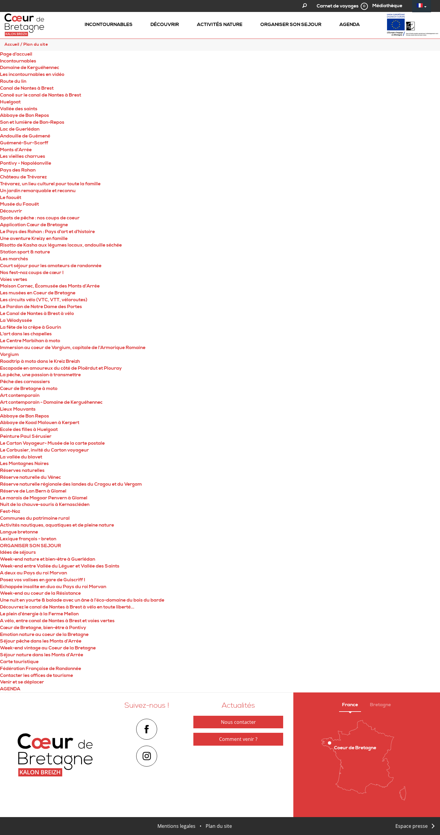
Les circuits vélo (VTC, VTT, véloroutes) (43, 300)
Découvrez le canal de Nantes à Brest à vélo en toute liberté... (67, 607)
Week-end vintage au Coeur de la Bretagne (48, 648)
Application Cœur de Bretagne (34, 225)
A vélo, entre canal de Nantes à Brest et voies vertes (57, 621)
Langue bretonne (19, 532)
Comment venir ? (238, 739)
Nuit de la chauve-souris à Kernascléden (44, 504)
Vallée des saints (18, 109)
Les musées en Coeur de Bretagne (37, 293)
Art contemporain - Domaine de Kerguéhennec (51, 402)
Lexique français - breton (28, 539)
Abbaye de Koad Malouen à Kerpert (39, 423)
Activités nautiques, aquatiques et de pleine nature (57, 525)
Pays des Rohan (18, 170)
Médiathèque (387, 6)
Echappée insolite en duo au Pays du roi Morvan (53, 587)
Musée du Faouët (19, 204)
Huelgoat (10, 102)
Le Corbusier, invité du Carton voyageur (44, 450)
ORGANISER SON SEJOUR (30, 546)
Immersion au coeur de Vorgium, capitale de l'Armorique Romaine (72, 348)
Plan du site (219, 826)
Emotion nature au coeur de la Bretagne (44, 634)
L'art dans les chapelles (26, 334)
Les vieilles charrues (22, 156)
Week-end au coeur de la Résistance (40, 593)
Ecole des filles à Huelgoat (29, 429)
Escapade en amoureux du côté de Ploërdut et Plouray (61, 368)
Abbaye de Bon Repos (24, 115)
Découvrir (11, 211)
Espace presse (411, 826)
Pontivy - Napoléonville (25, 163)
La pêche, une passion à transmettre (40, 375)
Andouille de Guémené (25, 136)
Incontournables (18, 61)
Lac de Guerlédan (20, 129)
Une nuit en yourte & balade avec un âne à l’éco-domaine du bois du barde (82, 600)
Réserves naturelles (22, 470)
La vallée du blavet (21, 457)
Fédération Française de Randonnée (40, 669)
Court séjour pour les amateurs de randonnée (50, 266)
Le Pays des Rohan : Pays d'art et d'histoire (47, 232)
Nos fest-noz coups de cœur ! (32, 273)
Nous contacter (238, 722)
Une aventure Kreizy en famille (34, 238)
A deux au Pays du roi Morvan (33, 573)
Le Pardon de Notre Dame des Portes (41, 307)
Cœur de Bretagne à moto (28, 388)
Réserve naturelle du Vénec (30, 477)
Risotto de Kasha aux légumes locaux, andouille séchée (61, 245)
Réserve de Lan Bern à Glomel (33, 491)
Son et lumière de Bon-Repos (32, 122)
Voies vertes (13, 279)
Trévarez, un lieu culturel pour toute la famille (50, 184)
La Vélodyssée (16, 320)
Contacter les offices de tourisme (36, 675)
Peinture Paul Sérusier (25, 436)
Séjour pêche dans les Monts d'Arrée (40, 641)
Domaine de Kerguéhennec (29, 68)
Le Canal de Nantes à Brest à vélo (37, 313)
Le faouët (10, 198)
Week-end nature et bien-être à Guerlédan (47, 559)
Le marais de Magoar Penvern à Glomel (43, 498)
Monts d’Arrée (16, 150)
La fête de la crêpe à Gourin (30, 327)
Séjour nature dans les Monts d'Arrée (41, 655)
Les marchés (14, 259)
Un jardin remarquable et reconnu (38, 191)
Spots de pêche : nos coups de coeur (40, 218)
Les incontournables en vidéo (32, 74)
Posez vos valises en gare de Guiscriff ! (42, 580)
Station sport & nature (25, 252)
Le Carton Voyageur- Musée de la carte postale (52, 443)
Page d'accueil (16, 54)
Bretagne (380, 705)
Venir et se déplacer (22, 682)
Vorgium (9, 354)
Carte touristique (19, 662)
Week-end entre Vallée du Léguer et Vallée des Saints (59, 566)
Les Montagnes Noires (24, 464)
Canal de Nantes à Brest (27, 88)
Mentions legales (176, 826)
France (350, 705)
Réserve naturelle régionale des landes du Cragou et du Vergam (71, 484)
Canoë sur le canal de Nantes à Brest (40, 95)
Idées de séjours (18, 552)
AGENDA (10, 689)
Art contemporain (20, 395)
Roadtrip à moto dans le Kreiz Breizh (40, 361)
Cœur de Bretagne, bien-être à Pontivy (43, 628)
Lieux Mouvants (18, 409)
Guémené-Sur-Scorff (24, 143)
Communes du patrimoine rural (35, 518)
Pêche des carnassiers (25, 382)
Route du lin (13, 81)
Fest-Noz (10, 511)
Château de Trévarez (23, 177)
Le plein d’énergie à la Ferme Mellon (39, 614)
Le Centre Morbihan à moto (30, 341)
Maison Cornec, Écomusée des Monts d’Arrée (50, 286)
